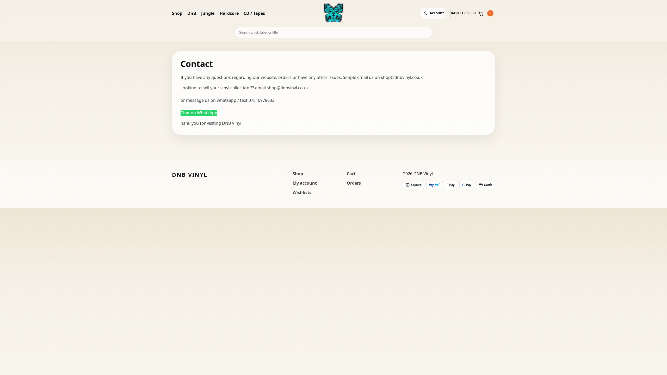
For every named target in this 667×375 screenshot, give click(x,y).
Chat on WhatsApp (199, 113)
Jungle (207, 13)
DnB (191, 13)
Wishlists (302, 192)
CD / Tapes (254, 13)
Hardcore (229, 13)
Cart (351, 174)
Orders (354, 183)
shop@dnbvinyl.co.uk (402, 77)
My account (305, 183)
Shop (177, 13)
